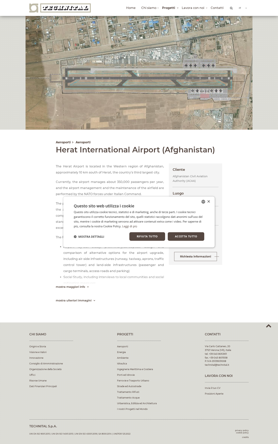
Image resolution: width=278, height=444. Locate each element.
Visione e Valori (38, 352)
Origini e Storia (37, 346)
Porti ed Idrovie (126, 374)
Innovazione (36, 357)
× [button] (208, 201)
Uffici (32, 374)
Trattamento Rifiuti (128, 392)
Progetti (169, 8)
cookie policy (242, 432)
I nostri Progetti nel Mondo (132, 409)
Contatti (217, 8)
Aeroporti (122, 346)
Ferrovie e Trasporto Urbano (133, 380)
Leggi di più (129, 226)
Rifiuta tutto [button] (147, 236)
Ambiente (122, 357)
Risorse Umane (38, 380)
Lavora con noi (193, 8)
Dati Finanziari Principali (43, 386)
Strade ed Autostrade (129, 386)
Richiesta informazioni (195, 256)
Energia (121, 352)
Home (131, 8)
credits (245, 437)
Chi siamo (148, 8)
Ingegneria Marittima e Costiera (135, 369)
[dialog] (139, 222)
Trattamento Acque (128, 397)
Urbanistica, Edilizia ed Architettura (137, 403)
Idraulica (122, 363)
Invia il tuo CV (213, 388)
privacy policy (242, 430)
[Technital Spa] (60, 8)
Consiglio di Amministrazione (46, 363)
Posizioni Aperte (214, 393)
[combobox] (203, 202)
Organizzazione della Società (45, 369)
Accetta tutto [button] (186, 236)
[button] (89, 237)
